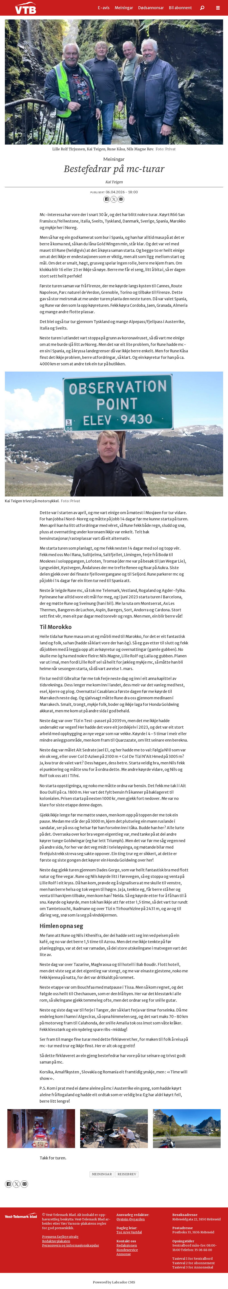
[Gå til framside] (25, 8)
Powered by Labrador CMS (114, 1282)
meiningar (102, 1174)
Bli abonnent (180, 7)
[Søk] (202, 8)
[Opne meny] (218, 8)
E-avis (104, 7)
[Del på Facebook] (106, 199)
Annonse (123, 1254)
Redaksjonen (126, 1245)
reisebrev (127, 1174)
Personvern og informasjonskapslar (70, 1245)
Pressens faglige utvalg (60, 1237)
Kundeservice (127, 1250)
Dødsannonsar (151, 7)
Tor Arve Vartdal (129, 1232)
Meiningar (124, 7)
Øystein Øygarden (130, 1219)
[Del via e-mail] (121, 199)
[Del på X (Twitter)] (113, 199)
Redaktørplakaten (56, 1241)
